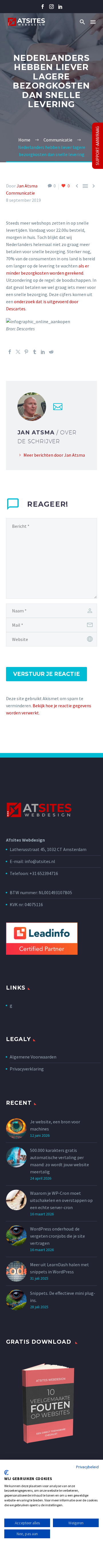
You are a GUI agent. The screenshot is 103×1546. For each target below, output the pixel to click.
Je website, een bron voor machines (55, 1125)
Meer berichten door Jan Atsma (54, 455)
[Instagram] (51, 6)
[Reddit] (51, 351)
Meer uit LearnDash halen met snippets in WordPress (59, 1268)
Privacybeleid (87, 1466)
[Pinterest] (26, 351)
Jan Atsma (27, 186)
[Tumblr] (34, 351)
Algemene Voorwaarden (33, 1057)
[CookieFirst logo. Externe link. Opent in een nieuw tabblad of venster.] (6, 1472)
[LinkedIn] (43, 351)
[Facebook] (42, 6)
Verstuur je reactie (46, 674)
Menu (93, 22)
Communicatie (20, 193)
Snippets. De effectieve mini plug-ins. (62, 1296)
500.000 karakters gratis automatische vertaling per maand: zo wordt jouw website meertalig (59, 1161)
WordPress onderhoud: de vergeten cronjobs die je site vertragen (57, 1236)
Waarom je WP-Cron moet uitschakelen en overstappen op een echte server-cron (61, 1200)
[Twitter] (18, 351)
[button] (82, 21)
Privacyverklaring (27, 1069)
